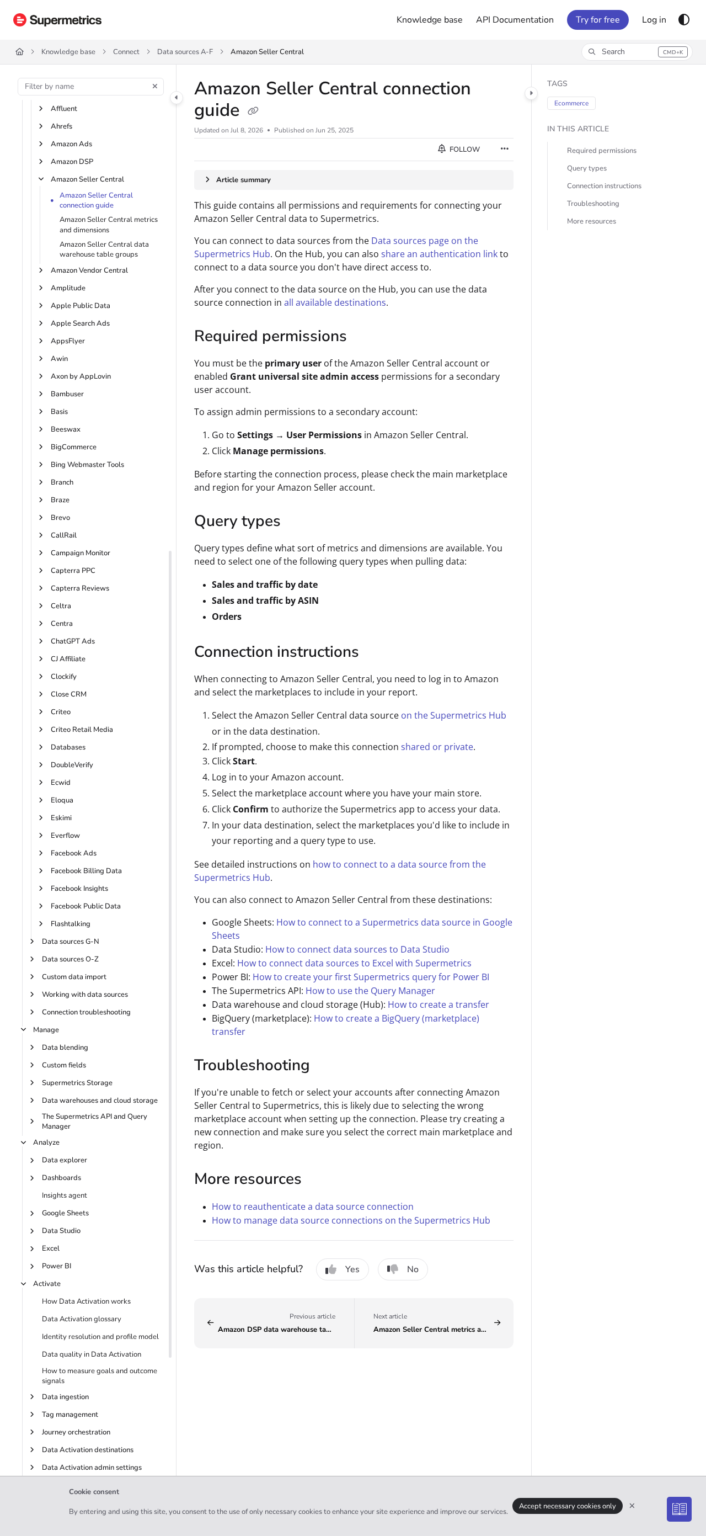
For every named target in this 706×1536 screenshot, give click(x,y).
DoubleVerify (72, 765)
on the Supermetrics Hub (453, 715)
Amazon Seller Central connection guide (96, 200)
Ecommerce (571, 103)
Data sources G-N (70, 942)
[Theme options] (684, 20)
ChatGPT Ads (73, 641)
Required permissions (602, 151)
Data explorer (64, 1160)
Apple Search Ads (80, 323)
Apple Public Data (80, 306)
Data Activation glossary (81, 1319)
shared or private (437, 747)
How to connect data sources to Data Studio (357, 949)
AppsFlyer (68, 341)
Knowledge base (68, 52)
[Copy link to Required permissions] (364, 337)
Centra (62, 624)
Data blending (65, 1048)
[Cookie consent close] (632, 1506)
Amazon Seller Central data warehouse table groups (104, 249)
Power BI (56, 1266)
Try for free (598, 20)
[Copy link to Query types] (298, 523)
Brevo (60, 518)
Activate (47, 1284)
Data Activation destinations (87, 1450)
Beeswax (66, 429)
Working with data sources (85, 995)
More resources (591, 221)
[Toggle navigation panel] (176, 97)
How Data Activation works (86, 1301)
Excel (51, 1248)
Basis (59, 412)
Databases (68, 747)
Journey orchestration (76, 1432)
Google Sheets (65, 1213)
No (413, 1269)
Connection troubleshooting (86, 1012)
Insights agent (64, 1195)
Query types (587, 168)
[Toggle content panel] (531, 93)
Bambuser (67, 394)
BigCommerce (74, 447)
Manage (46, 1030)
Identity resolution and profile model (100, 1337)
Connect (126, 52)
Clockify (64, 677)
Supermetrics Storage (77, 1083)
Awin (59, 359)
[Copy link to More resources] (319, 1180)
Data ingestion (65, 1397)
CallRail (64, 535)
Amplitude (68, 288)
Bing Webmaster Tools (87, 465)
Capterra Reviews (80, 588)
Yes (352, 1269)
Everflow (65, 836)
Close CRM (69, 694)
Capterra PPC (73, 571)
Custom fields (64, 1065)
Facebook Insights (79, 889)
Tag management (70, 1415)
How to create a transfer (438, 1004)
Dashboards (61, 1178)
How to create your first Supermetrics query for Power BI (371, 977)
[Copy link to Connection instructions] (377, 653)
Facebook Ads (74, 853)
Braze (60, 500)
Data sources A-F (185, 52)
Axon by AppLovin (81, 376)
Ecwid (61, 783)
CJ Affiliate (68, 659)
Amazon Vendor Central (89, 270)
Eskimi (61, 818)
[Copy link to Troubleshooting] (327, 1066)
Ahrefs (61, 126)
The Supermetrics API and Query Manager (94, 1121)
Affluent (64, 109)
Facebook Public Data (86, 906)
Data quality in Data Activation (91, 1354)
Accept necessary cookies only (567, 1506)
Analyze (46, 1142)
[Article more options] (505, 149)
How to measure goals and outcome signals (99, 1376)
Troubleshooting (593, 204)
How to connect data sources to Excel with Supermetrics (354, 963)
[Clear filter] (155, 86)
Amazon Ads (71, 144)
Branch (62, 482)
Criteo (61, 712)
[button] (637, 52)
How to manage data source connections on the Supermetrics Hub (351, 1220)
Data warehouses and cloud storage (100, 1101)
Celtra (61, 606)
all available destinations (335, 302)
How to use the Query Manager (370, 991)
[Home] (57, 19)
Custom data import (74, 977)
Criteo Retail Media (82, 730)
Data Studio (61, 1231)
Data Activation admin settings (92, 1468)
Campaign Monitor (80, 553)
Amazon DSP (72, 162)
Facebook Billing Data (86, 871)
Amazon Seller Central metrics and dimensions (109, 225)
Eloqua (62, 800)
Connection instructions (604, 186)
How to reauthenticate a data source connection (313, 1206)
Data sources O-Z (70, 959)
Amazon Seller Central (267, 52)
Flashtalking (70, 924)
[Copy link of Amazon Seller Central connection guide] (253, 111)
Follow (464, 150)
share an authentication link (439, 254)
